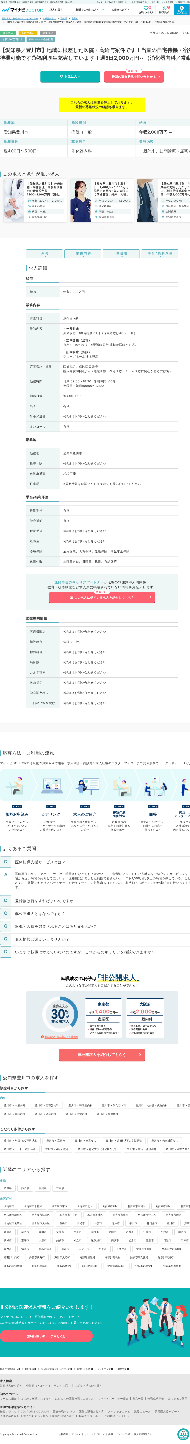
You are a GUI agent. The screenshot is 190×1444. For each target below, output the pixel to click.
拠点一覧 (155, 2)
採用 (110, 1434)
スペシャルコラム (119, 1411)
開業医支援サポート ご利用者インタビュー (105, 1416)
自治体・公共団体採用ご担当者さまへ (112, 2)
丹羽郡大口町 (11, 1257)
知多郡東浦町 (165, 1257)
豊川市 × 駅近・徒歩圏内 (141, 1149)
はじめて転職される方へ (36, 1398)
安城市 (60, 1231)
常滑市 (130, 1231)
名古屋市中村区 (136, 1206)
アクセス (76, 1434)
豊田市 (43, 1231)
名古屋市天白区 (41, 1223)
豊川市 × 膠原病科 (107, 1113)
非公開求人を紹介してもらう (102, 1054)
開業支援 (122, 1369)
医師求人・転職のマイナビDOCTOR (20, 18)
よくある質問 (167, 2)
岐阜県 (8, 1188)
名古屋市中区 (163, 1206)
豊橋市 (63, 1223)
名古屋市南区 (120, 1214)
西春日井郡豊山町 (172, 1248)
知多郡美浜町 (39, 1265)
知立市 (77, 1240)
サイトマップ (104, 1369)
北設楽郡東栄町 (144, 1265)
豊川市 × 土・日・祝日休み (20, 1149)
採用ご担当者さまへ (140, 2)
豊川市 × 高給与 (55, 1140)
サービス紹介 (8, 1398)
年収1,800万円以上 (12, 39)
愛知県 (63, 18)
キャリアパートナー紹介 (113, 1398)
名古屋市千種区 (33, 1206)
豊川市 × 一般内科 (14, 1105)
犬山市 (112, 1231)
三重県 (60, 1188)
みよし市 (84, 1248)
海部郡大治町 (62, 1257)
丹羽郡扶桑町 (37, 1257)
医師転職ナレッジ (64, 1411)
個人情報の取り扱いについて (55, 1369)
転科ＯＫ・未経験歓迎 (41, 39)
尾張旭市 (96, 1240)
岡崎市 (81, 1223)
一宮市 (98, 1223)
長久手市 (121, 1248)
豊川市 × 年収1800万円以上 (20, 1140)
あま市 (103, 1248)
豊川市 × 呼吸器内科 (80, 1105)
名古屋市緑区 (173, 1214)
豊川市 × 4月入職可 (56, 1149)
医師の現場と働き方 (91, 1411)
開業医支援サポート (167, 1411)
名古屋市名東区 (13, 1223)
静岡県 (25, 1188)
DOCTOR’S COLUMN (35, 1411)
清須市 (25, 1248)
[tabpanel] (35, 200)
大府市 (43, 1240)
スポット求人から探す (88, 1385)
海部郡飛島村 (112, 1257)
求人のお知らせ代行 (35, 1416)
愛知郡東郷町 (144, 1248)
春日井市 (152, 1223)
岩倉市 (132, 1240)
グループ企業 (123, 1434)
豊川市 (75, 18)
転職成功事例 (156, 1398)
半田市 (133, 1223)
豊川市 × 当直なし (85, 1140)
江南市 (147, 1231)
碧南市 (8, 1231)
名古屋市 (9, 1206)
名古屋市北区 (85, 1206)
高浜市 (115, 1240)
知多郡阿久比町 (139, 1257)
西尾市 (77, 1231)
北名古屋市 (45, 1248)
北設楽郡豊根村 (172, 1265)
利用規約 (29, 1369)
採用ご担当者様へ (9, 1369)
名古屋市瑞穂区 (13, 1214)
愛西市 (8, 1248)
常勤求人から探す (11, 1385)
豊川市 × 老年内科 (45, 1113)
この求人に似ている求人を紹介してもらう (104, 597)
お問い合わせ (83, 1369)
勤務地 (122, 253)
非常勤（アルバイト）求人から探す (48, 1385)
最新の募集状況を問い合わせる (134, 76)
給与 (45, 253)
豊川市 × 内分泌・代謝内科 (151, 1105)
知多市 (60, 1240)
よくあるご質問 (178, 1398)
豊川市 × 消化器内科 (114, 1105)
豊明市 (150, 1240)
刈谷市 (25, 1231)
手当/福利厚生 (160, 253)
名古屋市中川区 (69, 1214)
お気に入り (72, 76)
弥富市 (65, 1248)
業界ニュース (142, 1411)
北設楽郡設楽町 (116, 1265)
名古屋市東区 (59, 1206)
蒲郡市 (95, 1231)
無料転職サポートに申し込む (46, 1336)
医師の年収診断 (9, 1416)
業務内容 (84, 253)
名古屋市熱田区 (41, 1214)
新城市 (8, 1240)
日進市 (167, 1240)
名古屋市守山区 (147, 1214)
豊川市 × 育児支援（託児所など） (97, 1149)
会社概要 (63, 1434)
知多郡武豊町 (65, 1265)
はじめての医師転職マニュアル (74, 1398)
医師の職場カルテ (63, 1416)
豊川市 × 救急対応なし (164, 1140)
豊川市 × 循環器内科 (47, 1105)
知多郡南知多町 (13, 1265)
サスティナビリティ (94, 1434)
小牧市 (165, 1231)
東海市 (25, 1240)
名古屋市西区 (110, 1206)
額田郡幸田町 (90, 1265)
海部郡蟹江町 (87, 1257)
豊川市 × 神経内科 (14, 1113)
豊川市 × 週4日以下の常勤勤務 (124, 1140)
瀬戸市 (116, 1223)
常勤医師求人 (49, 18)
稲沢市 (182, 1231)
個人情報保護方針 (143, 1434)
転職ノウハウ (8, 1411)
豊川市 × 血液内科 (76, 1113)
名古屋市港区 (95, 1214)
